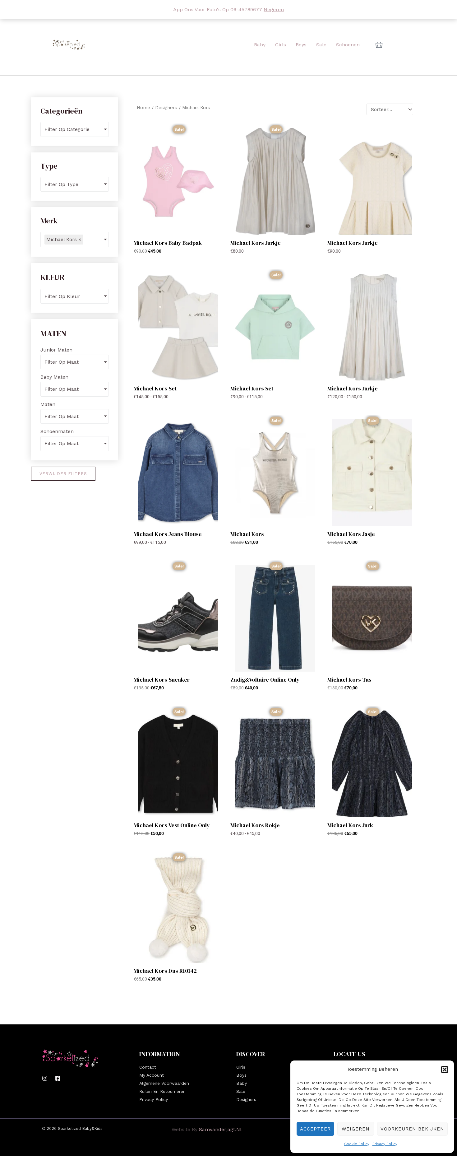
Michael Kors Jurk (350, 825)
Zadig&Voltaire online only (265, 679)
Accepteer (315, 1129)
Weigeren (356, 1129)
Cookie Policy (356, 1144)
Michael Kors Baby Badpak (168, 243)
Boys (241, 1075)
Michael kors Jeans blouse (168, 534)
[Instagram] (45, 1078)
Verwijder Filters (63, 473)
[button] (444, 1069)
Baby (241, 1083)
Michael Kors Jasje (351, 534)
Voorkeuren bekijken (412, 1129)
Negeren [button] (274, 9)
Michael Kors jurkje (255, 243)
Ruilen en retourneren (162, 1091)
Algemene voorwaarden (164, 1083)
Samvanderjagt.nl (220, 1129)
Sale (240, 1091)
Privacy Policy (384, 1144)
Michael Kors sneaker (162, 679)
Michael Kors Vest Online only (172, 825)
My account (151, 1075)
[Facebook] (58, 1078)
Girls (240, 1067)
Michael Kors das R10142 (165, 971)
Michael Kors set (155, 388)
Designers (166, 107)
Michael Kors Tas (349, 679)
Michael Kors (247, 534)
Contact (147, 1067)
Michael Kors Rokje (255, 825)
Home (143, 107)
